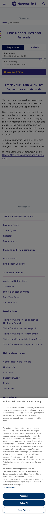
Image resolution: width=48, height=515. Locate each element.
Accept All (24, 496)
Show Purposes (24, 510)
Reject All (24, 503)
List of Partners (9, 487)
